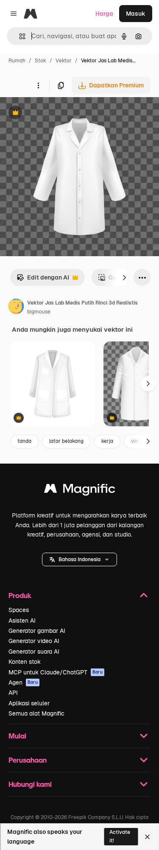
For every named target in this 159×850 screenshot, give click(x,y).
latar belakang (66, 441)
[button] (79, 559)
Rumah (16, 60)
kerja (107, 441)
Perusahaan (27, 759)
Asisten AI (22, 620)
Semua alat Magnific (36, 713)
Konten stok (24, 661)
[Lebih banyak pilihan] (38, 85)
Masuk (135, 13)
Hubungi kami (30, 784)
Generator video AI (33, 641)
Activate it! (119, 836)
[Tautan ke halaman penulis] (16, 307)
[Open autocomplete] (19, 36)
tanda (24, 441)
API (13, 692)
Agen (23, 682)
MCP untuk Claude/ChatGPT (55, 672)
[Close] (147, 837)
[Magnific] (79, 490)
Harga (104, 13)
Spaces (18, 610)
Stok (40, 60)
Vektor (64, 60)
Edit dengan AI (43, 280)
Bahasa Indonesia (79, 559)
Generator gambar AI (36, 631)
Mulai (17, 735)
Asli (47, 113)
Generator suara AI (33, 651)
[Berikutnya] (124, 277)
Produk (19, 595)
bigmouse (38, 311)
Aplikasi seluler (29, 703)
